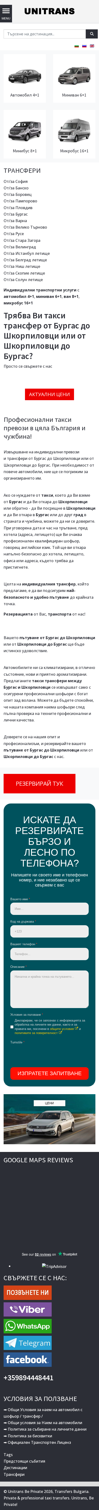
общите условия (62, 1029)
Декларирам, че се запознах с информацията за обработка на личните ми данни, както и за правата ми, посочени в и (50, 1027)
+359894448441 (29, 1377)
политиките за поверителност (36, 1033)
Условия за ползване (26, 1014)
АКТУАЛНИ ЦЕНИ (49, 394)
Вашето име (20, 899)
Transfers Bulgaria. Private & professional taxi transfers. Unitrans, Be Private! (49, 1498)
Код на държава (23, 921)
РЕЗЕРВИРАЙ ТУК (39, 783)
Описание (18, 967)
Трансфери (14, 1474)
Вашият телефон (23, 944)
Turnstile (17, 1042)
